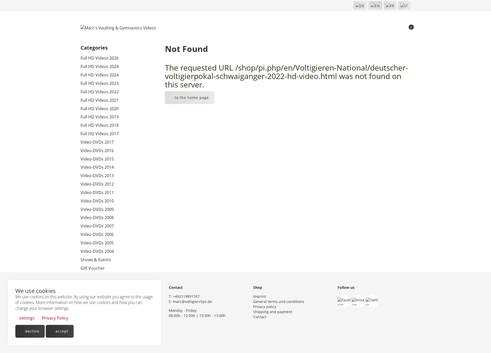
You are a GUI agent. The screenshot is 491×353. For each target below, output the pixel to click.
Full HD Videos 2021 (100, 100)
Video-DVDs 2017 (97, 142)
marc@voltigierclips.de (192, 301)
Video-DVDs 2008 (97, 217)
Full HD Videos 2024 (100, 66)
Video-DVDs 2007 (97, 226)
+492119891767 (186, 296)
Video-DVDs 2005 (97, 243)
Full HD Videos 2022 (100, 92)
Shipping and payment (272, 311)
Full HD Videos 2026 (100, 58)
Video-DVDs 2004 (97, 251)
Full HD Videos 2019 (100, 117)
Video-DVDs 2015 (97, 159)
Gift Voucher (93, 268)
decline (31, 331)
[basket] (408, 28)
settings (26, 318)
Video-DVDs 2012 (97, 184)
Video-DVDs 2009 (97, 209)
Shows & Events (96, 260)
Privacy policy (264, 306)
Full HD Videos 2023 (100, 83)
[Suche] (390, 28)
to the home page (191, 97)
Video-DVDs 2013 (97, 175)
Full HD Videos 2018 (100, 125)
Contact (259, 316)
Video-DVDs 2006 (97, 234)
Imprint (259, 296)
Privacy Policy (54, 318)
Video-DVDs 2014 (97, 167)
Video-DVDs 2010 (97, 201)
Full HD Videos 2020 (100, 108)
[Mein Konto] (399, 28)
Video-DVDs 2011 (97, 192)
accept (61, 331)
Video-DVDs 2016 (97, 150)
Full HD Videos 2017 (100, 133)
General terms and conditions (278, 301)
